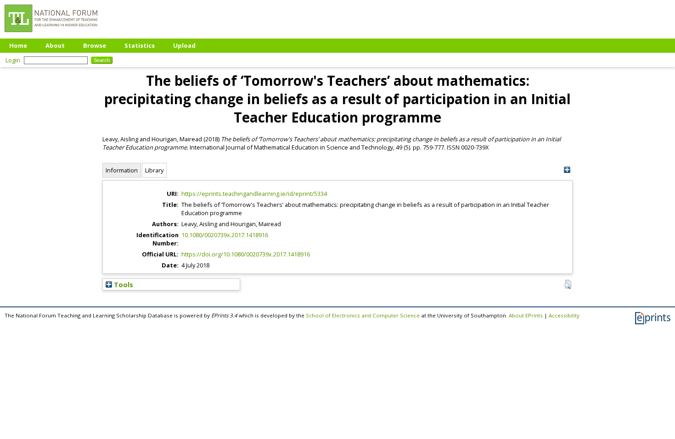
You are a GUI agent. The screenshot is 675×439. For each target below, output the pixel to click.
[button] (567, 284)
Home (18, 45)
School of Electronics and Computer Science (363, 315)
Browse (94, 45)
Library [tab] (154, 170)
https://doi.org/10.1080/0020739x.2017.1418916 (245, 254)
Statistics (139, 45)
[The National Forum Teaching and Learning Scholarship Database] (51, 34)
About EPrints (526, 315)
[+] (566, 170)
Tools (122, 284)
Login (13, 60)
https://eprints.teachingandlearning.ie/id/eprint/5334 (254, 193)
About (55, 45)
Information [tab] (122, 170)
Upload (184, 45)
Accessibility (564, 315)
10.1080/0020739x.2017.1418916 (224, 235)
